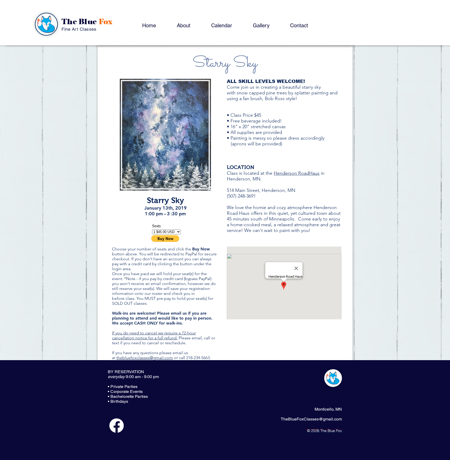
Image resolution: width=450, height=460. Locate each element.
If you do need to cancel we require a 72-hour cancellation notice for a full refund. (154, 335)
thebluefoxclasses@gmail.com (144, 357)
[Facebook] (116, 425)
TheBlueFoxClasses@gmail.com (311, 419)
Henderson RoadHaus (297, 173)
